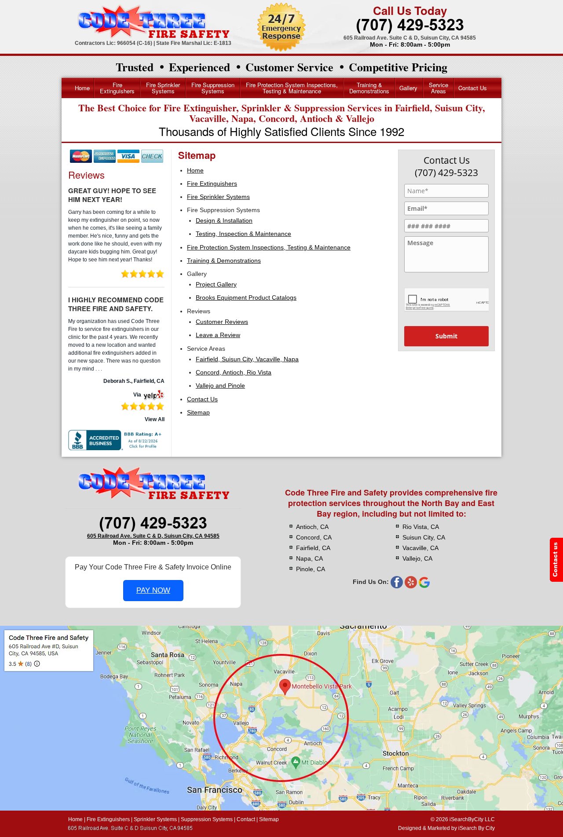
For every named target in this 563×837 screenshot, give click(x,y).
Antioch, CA (312, 526)
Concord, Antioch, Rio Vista (233, 372)
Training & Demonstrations (369, 88)
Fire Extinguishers (117, 88)
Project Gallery (216, 284)
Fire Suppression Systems (212, 88)
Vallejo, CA (417, 558)
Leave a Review (218, 334)
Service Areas (438, 88)
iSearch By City (476, 828)
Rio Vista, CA (420, 526)
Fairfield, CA (313, 547)
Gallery (408, 88)
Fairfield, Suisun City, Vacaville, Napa (247, 359)
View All (155, 419)
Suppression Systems (207, 819)
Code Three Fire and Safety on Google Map (281, 718)
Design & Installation (224, 220)
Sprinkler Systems (155, 819)
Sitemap (198, 412)
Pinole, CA (310, 569)
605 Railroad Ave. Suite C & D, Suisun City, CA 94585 (410, 38)
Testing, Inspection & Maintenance (243, 233)
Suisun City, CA (423, 537)
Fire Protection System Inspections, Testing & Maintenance (292, 88)
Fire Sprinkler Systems (163, 88)
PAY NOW (153, 590)
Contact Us (472, 88)
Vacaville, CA (420, 547)
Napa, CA (309, 558)
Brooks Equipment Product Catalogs (246, 297)
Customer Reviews (222, 321)
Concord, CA (314, 537)
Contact (246, 819)
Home (82, 88)
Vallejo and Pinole (220, 385)
